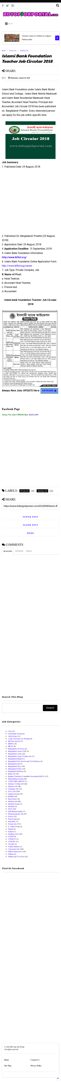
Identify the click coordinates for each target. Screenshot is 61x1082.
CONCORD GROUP (16, 781)
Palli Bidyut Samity (15, 811)
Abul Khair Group (15, 733)
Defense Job (12, 786)
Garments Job (13, 788)
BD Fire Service (14, 741)
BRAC (10, 746)
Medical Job (12, 801)
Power (10, 816)
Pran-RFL (12, 821)
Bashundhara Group (15, 778)
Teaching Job (24, 50)
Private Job (12, 50)
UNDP (10, 836)
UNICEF (11, 841)
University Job (13, 849)
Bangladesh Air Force (16, 748)
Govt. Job (11, 791)
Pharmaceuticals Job (15, 814)
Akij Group (12, 736)
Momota (11, 806)
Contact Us (35, 1059)
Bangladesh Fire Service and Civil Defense (24, 761)
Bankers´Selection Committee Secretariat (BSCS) (26, 776)
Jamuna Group (13, 793)
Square (10, 831)
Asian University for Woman (19, 738)
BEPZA (11, 743)
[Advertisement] (28, 202)
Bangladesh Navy (14, 766)
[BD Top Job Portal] (30, 16)
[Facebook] (3, 5)
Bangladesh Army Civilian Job (19, 756)
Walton (10, 854)
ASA (10, 731)
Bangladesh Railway (15, 771)
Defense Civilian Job (16, 783)
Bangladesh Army (15, 753)
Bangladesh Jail (14, 763)
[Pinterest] (12, 5)
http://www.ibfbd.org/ (14, 257)
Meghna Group (14, 804)
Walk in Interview (14, 851)
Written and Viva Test (16, 856)
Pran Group (12, 819)
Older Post (30, 525)
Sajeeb (10, 829)
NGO (10, 809)
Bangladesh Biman (15, 758)
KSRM (11, 796)
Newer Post (30, 517)
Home (4, 50)
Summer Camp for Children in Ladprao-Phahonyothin (37, 37)
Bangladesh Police (15, 768)
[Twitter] (7, 5)
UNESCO (12, 839)
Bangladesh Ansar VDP (17, 751)
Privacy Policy (36, 1065)
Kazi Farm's (12, 799)
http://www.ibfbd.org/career (17, 265)
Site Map (7, 1065)
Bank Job (11, 773)
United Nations (13, 846)
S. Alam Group (14, 826)
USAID (11, 844)
